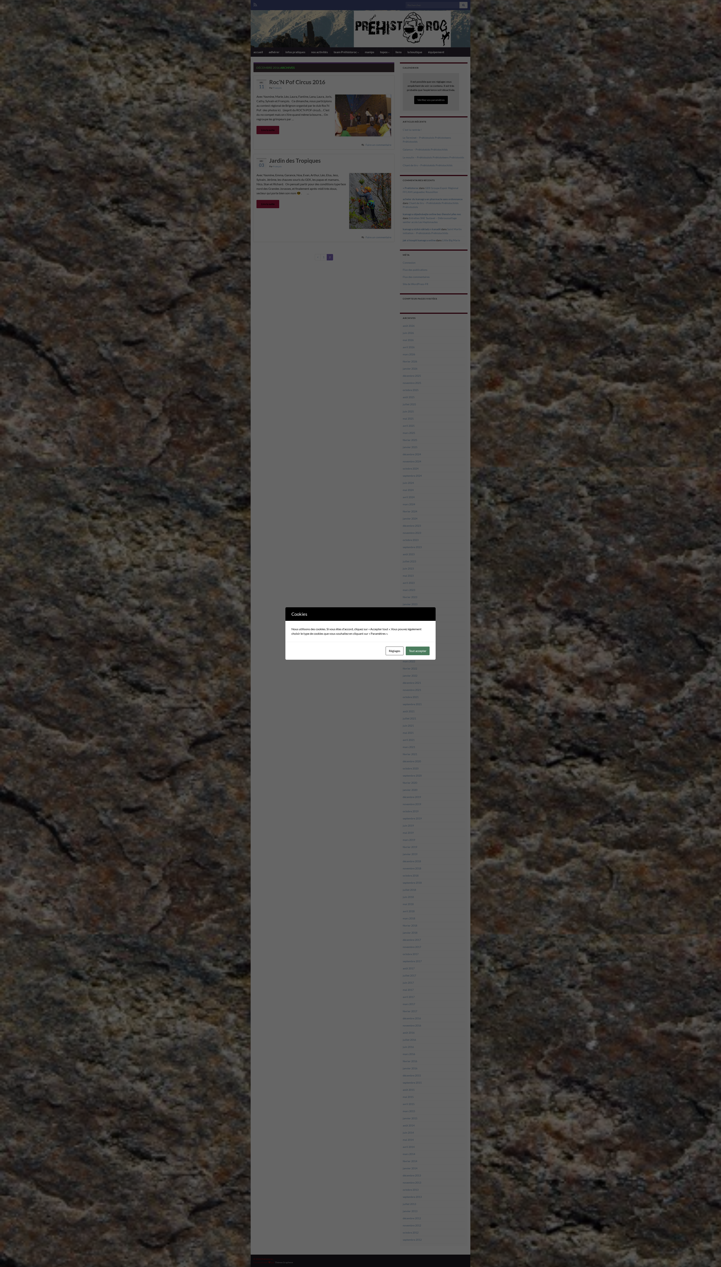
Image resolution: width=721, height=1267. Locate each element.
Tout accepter (417, 651)
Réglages (394, 651)
